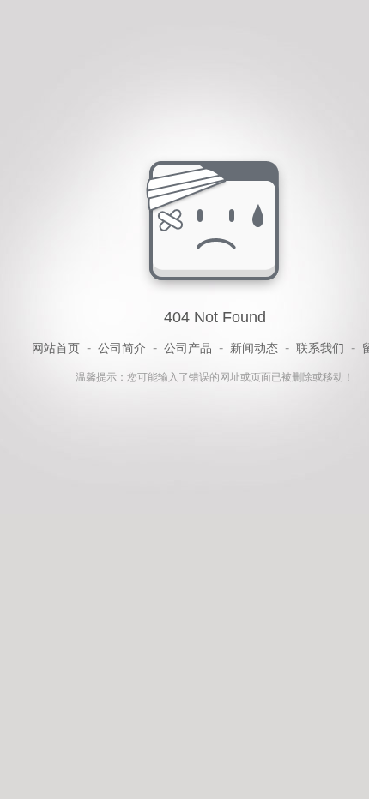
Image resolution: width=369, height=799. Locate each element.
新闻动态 (254, 348)
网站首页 (56, 348)
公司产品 (188, 348)
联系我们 (320, 348)
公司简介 (122, 348)
